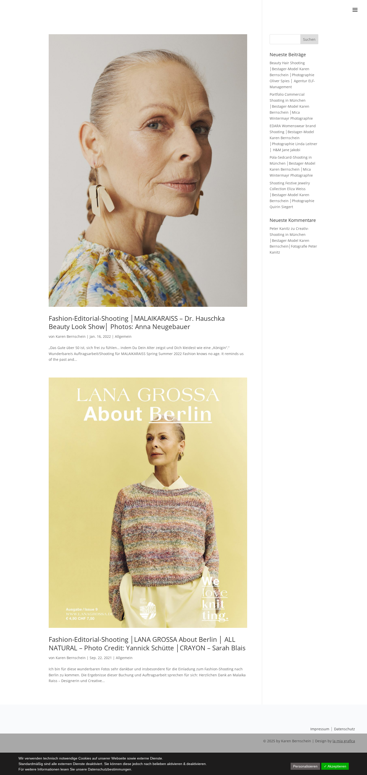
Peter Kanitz (280, 228)
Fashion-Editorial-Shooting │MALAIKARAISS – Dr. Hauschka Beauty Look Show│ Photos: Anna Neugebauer (137, 322)
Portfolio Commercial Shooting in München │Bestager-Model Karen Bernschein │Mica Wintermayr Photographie (291, 106)
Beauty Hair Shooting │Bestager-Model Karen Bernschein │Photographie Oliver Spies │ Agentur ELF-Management (292, 74)
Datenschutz (344, 729)
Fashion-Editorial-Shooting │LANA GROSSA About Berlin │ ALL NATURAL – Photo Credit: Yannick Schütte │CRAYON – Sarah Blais (147, 643)
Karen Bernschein (71, 336)
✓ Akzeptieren (335, 766)
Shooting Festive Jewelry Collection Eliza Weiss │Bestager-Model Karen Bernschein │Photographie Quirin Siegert (292, 195)
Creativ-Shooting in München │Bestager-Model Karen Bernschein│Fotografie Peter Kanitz (293, 240)
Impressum (319, 729)
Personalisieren (305, 766)
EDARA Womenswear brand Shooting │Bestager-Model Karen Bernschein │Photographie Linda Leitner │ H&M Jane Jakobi (293, 137)
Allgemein (123, 336)
